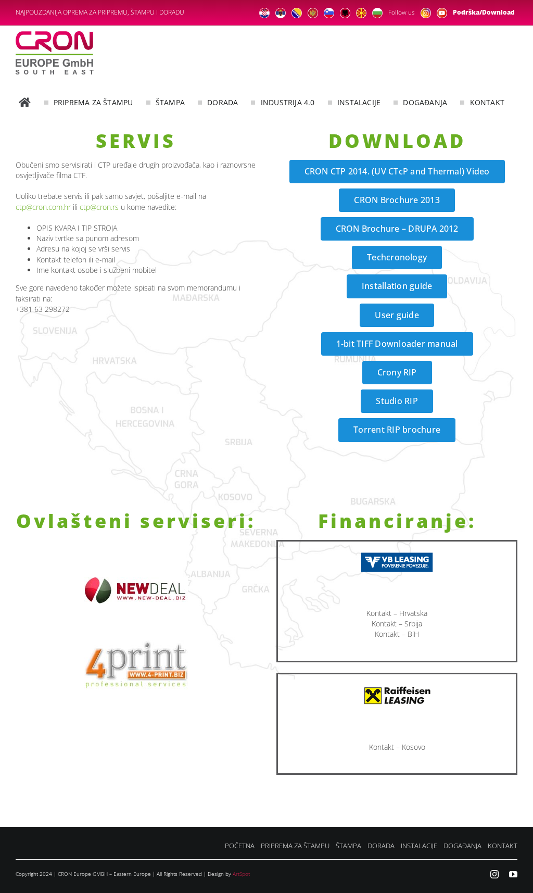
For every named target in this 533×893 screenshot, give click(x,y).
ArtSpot (241, 873)
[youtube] (513, 874)
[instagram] (494, 874)
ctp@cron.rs (99, 207)
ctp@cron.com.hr (43, 207)
